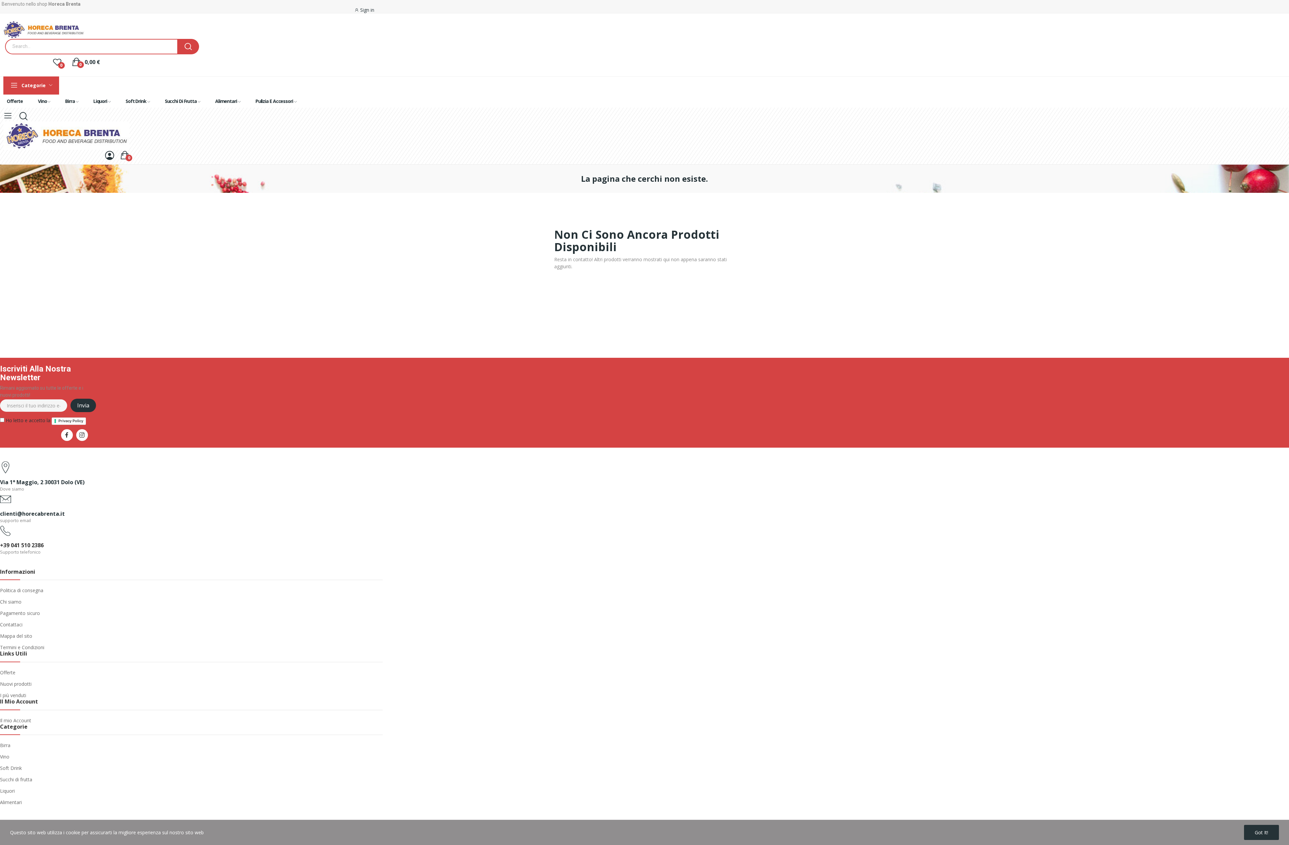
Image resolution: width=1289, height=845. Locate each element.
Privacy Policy (70, 420)
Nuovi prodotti (16, 684)
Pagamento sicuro (20, 613)
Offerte (7, 672)
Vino (4, 756)
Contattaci (11, 624)
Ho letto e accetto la (43, 420)
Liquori (7, 791)
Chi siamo (10, 602)
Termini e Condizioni (22, 647)
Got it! (1261, 832)
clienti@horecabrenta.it (32, 513)
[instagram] (82, 435)
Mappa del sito (16, 636)
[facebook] (67, 435)
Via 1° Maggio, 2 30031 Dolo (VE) (42, 482)
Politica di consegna (21, 590)
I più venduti (13, 695)
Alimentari (11, 802)
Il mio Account (15, 720)
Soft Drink (11, 768)
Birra (5, 745)
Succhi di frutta (16, 779)
